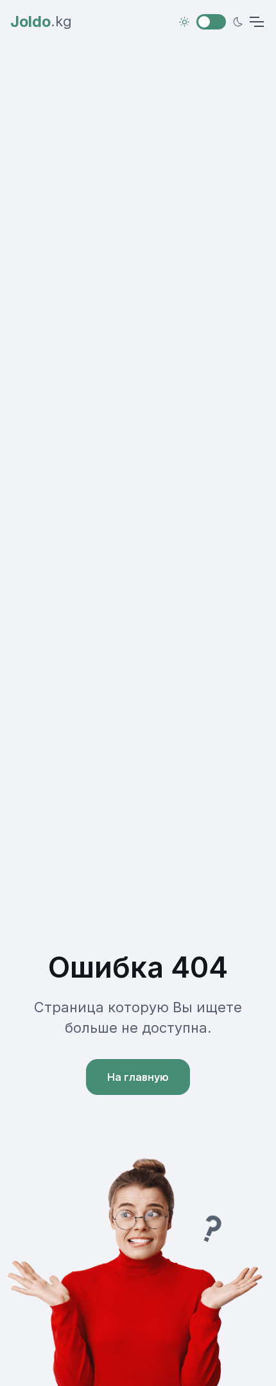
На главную (138, 1077)
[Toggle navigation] (256, 21)
